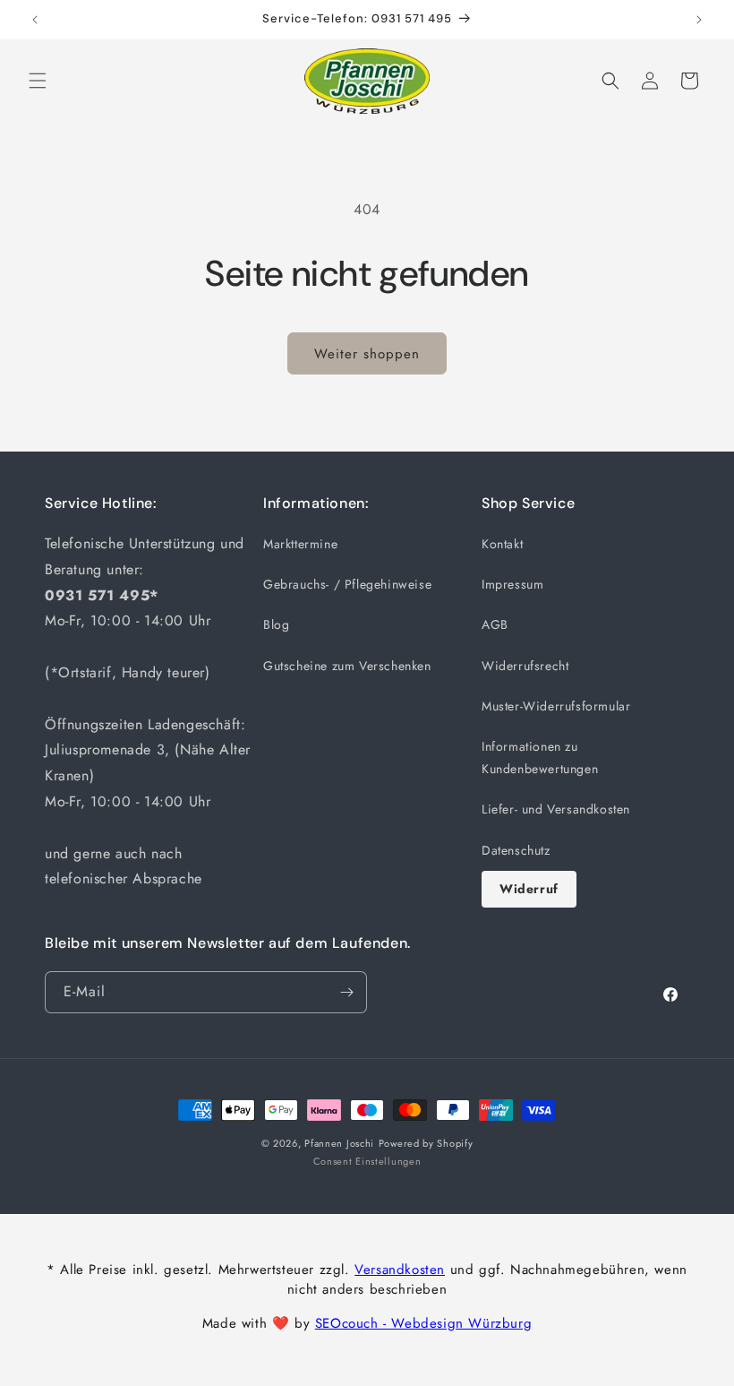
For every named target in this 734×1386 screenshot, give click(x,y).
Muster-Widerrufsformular (556, 706)
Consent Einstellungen (367, 1161)
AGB (495, 624)
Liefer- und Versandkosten (556, 809)
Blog (276, 624)
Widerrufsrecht (525, 666)
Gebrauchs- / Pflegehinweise (347, 584)
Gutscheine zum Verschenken (347, 666)
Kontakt (502, 544)
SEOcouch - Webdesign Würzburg (423, 1323)
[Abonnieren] (346, 992)
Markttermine (300, 544)
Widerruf (529, 889)
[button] (37, 80)
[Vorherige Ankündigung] (35, 19)
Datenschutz (516, 850)
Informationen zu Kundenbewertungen (540, 757)
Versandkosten (399, 1269)
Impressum (512, 584)
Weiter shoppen (367, 354)
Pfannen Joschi (339, 1143)
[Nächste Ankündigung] (699, 19)
